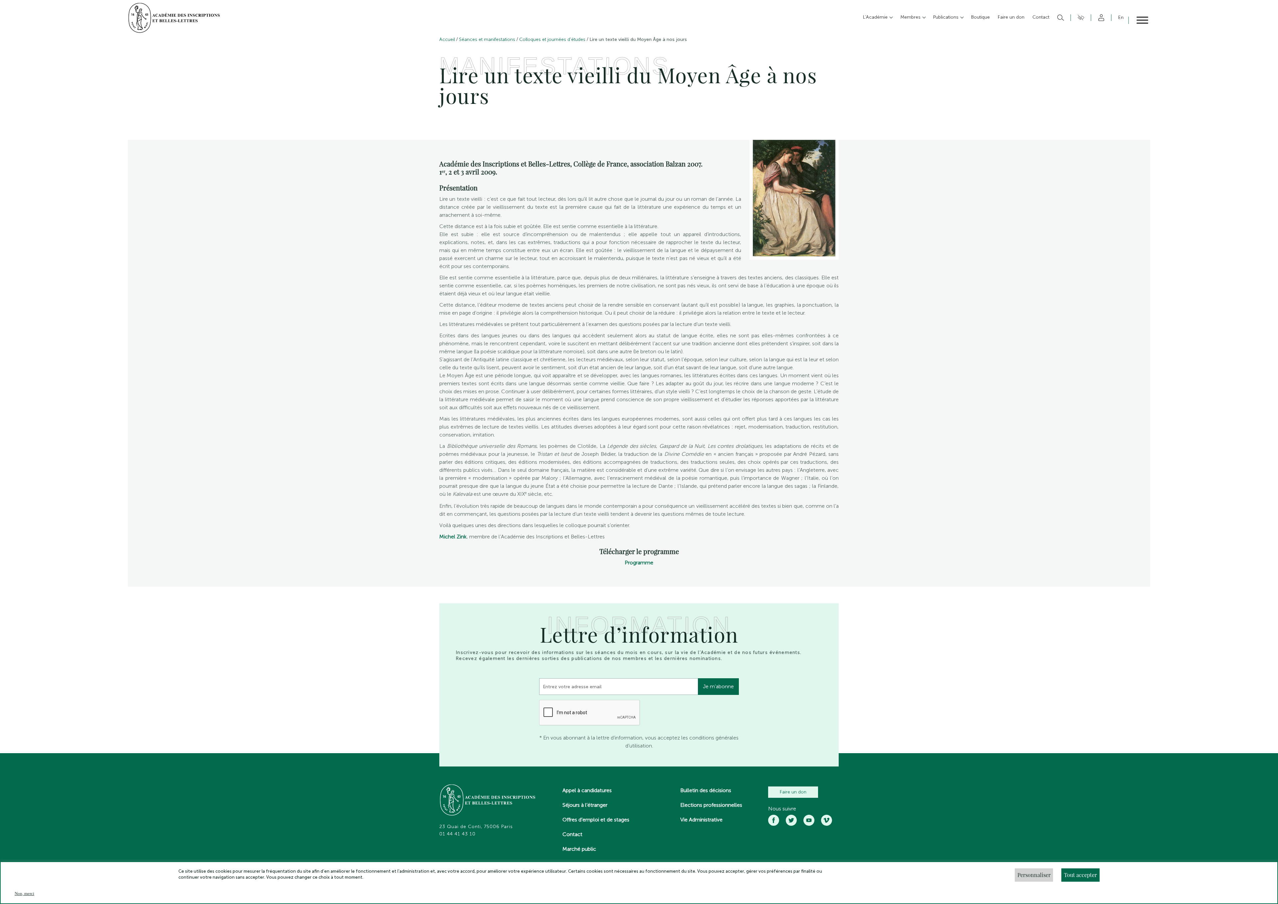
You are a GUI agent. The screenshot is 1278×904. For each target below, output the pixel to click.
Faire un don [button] (1011, 17)
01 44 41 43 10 (457, 834)
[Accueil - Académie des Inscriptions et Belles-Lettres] (487, 801)
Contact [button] (1040, 17)
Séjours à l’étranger (584, 805)
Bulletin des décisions (705, 790)
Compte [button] (1100, 17)
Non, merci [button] (24, 893)
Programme (639, 562)
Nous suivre (782, 808)
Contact (572, 834)
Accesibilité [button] (1079, 17)
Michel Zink (453, 536)
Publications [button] (946, 17)
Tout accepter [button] (1080, 874)
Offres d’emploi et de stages (595, 819)
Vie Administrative (701, 819)
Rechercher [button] (1060, 17)
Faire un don (793, 792)
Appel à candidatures (587, 790)
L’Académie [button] (876, 17)
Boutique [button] (980, 17)
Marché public (579, 849)
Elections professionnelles (711, 805)
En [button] (1121, 17)
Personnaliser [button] (1034, 874)
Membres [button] (911, 17)
